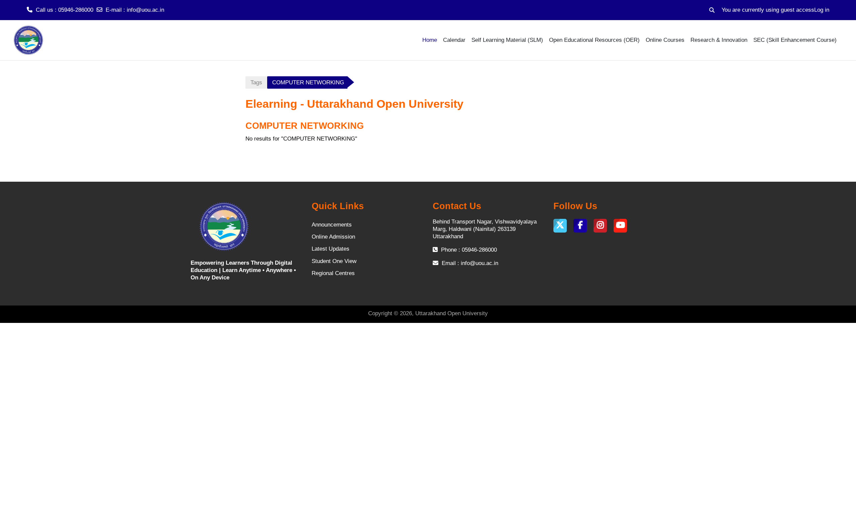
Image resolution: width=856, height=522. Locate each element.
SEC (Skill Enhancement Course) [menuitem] (795, 40)
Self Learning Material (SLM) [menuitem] (507, 40)
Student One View (334, 261)
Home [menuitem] (429, 40)
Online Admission (333, 237)
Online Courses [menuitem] (665, 40)
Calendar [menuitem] (454, 40)
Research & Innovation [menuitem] (718, 40)
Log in (821, 10)
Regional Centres (333, 273)
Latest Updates (330, 249)
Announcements (332, 225)
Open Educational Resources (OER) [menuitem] (594, 40)
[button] (712, 10)
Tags (256, 82)
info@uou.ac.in (145, 10)
